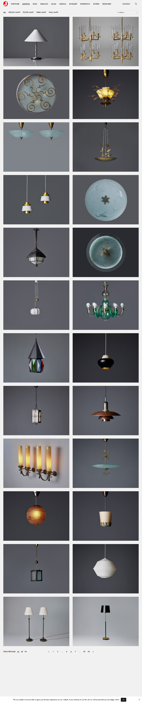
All (4, 12)
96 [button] (26, 651)
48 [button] (22, 651)
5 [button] (66, 652)
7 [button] (75, 652)
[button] (49, 651)
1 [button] (53, 652)
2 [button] (57, 652)
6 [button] (71, 652)
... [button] (62, 651)
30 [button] (89, 652)
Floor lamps (28, 12)
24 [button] (18, 651)
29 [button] (84, 652)
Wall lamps (53, 12)
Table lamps (41, 12)
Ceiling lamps (14, 12)
